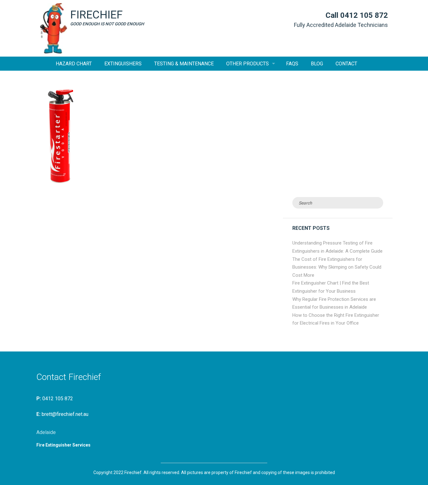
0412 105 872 (364, 15)
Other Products (247, 64)
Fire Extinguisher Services (63, 444)
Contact (346, 64)
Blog (317, 64)
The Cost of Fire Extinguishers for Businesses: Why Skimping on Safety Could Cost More (336, 267)
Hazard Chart (74, 64)
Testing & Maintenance (184, 64)
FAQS (292, 64)
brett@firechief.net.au (65, 414)
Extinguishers (123, 64)
